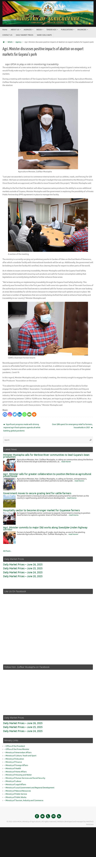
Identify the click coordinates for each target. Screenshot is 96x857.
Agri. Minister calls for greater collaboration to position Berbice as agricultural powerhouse (47, 475)
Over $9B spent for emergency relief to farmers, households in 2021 (72, 426)
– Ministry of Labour (12, 781)
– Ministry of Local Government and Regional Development (29, 788)
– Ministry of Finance (13, 762)
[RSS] (59, 816)
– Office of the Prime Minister (16, 749)
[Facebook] (5, 414)
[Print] (34, 414)
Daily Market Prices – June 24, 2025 (22, 572)
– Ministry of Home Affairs (15, 772)
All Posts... (7, 551)
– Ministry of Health (12, 768)
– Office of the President (14, 746)
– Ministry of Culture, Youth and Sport (20, 756)
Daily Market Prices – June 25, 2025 (22, 568)
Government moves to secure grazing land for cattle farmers (37, 493)
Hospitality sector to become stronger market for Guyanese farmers (41, 510)
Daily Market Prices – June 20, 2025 (22, 576)
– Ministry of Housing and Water (18, 775)
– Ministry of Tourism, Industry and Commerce (23, 800)
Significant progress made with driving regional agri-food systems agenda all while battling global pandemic (21, 427)
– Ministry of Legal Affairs (15, 784)
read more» (66, 461)
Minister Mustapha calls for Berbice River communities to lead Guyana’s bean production (46, 456)
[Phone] (48, 816)
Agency (18, 42)
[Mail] (53, 816)
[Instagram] (10, 414)
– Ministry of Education (14, 759)
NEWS (10, 42)
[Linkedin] (19, 414)
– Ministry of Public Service (15, 794)
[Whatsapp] (24, 414)
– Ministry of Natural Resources (17, 791)
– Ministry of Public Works (15, 797)
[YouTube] (42, 816)
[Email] (29, 414)
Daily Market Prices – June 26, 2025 (22, 564)
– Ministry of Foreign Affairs (16, 765)
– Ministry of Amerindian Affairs (18, 752)
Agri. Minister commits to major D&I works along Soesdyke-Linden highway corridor (45, 528)
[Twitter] (14, 414)
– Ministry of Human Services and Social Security (24, 778)
